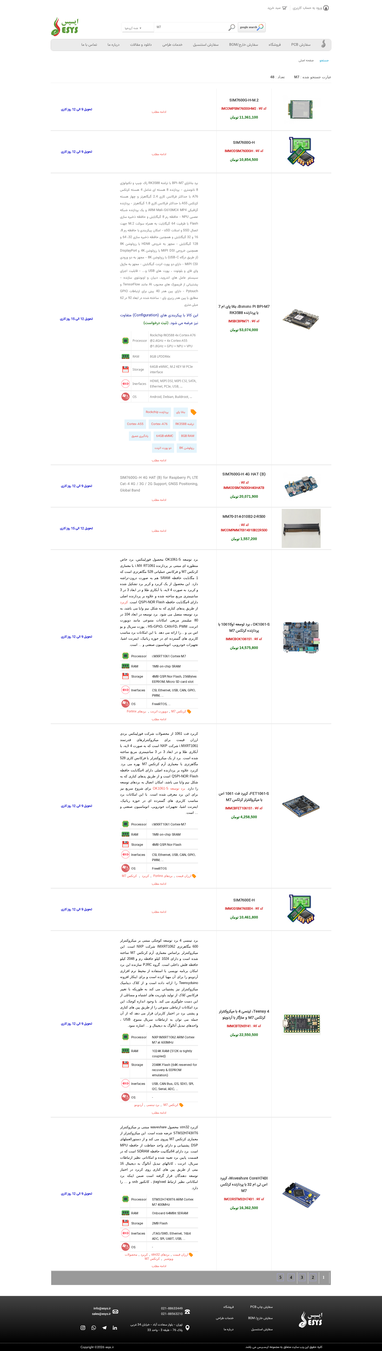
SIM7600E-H (244, 900)
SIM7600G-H (244, 143)
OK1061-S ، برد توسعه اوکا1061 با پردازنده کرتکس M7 (244, 627)
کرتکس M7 (178, 711)
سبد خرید (274, 8)
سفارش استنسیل (206, 45)
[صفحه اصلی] (323, 45)
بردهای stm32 (160, 1254)
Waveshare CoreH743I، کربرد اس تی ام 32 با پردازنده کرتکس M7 (244, 1184)
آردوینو (138, 1105)
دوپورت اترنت (159, 711)
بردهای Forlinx (137, 711)
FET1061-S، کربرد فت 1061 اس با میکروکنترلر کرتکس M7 (244, 797)
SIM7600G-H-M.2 (244, 100)
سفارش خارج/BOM (243, 45)
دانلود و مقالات (141, 45)
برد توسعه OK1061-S (169, 788)
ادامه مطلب (159, 112)
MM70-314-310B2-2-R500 (243, 517)
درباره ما (114, 45)
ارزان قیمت (183, 876)
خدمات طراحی (172, 45)
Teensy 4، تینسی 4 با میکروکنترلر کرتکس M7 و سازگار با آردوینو (244, 1014)
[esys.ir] (86, 23)
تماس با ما (89, 45)
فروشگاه (275, 45)
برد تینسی (152, 1105)
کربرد (124, 602)
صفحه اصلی (306, 60)
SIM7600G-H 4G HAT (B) (244, 474)
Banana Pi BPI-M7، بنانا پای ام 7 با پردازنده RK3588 (243, 310)
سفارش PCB (301, 45)
